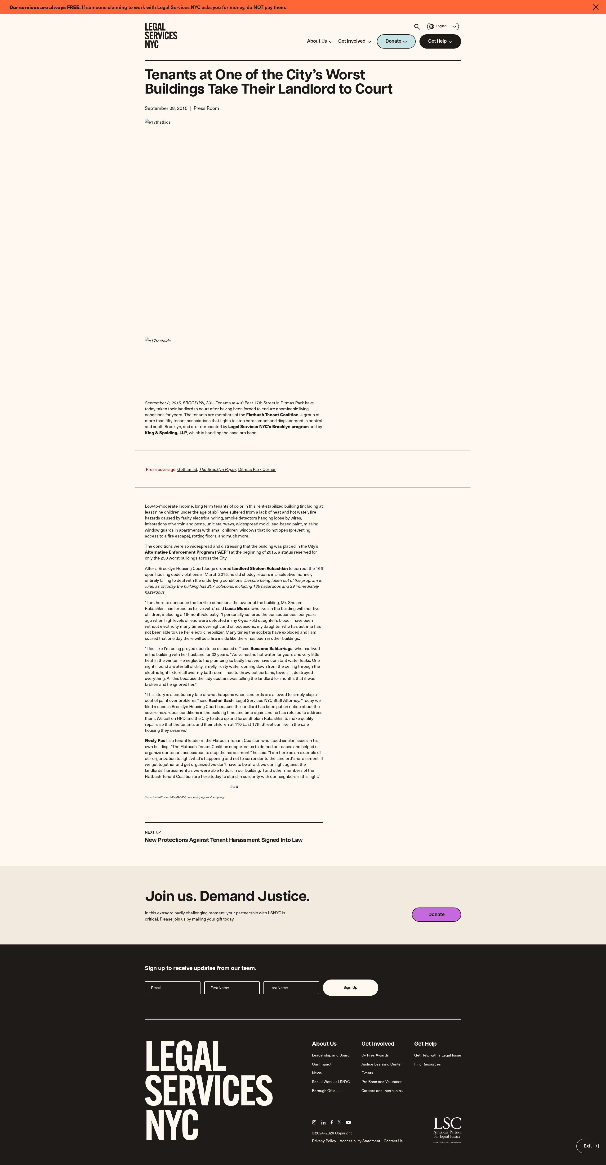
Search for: (417, 26)
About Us (324, 1044)
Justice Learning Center (381, 1064)
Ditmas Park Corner (257, 469)
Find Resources (427, 1064)
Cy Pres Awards (375, 1055)
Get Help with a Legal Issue (437, 1055)
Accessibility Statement (360, 1140)
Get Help (425, 1044)
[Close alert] (599, 7)
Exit (588, 1146)
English (441, 26)
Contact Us (393, 1140)
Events (367, 1072)
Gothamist (187, 469)
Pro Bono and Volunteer (381, 1081)
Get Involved (377, 1044)
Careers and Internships (382, 1090)
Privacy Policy (324, 1140)
